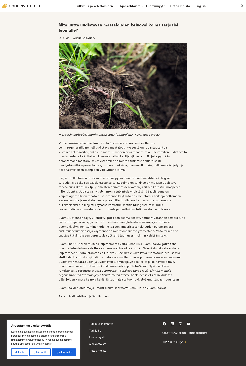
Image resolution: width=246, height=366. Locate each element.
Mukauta (19, 352)
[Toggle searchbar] (242, 6)
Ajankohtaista (97, 344)
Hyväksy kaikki (64, 352)
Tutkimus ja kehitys (101, 324)
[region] (43, 339)
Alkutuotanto (84, 39)
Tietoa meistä (97, 350)
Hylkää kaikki (40, 352)
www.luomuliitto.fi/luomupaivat (143, 288)
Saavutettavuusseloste (174, 332)
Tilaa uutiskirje (172, 342)
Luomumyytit (97, 337)
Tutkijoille (95, 330)
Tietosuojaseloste (198, 332)
